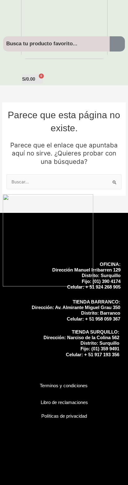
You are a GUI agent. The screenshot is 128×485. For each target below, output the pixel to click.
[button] (64, 61)
